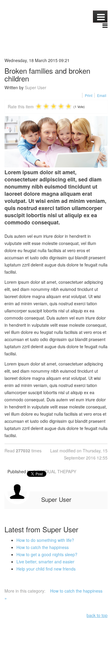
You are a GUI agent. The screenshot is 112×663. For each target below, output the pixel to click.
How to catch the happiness (42, 547)
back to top (97, 615)
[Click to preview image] (56, 142)
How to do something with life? (45, 540)
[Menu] (105, 26)
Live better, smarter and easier (45, 562)
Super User (35, 87)
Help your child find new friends (46, 569)
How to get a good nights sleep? (46, 554)
